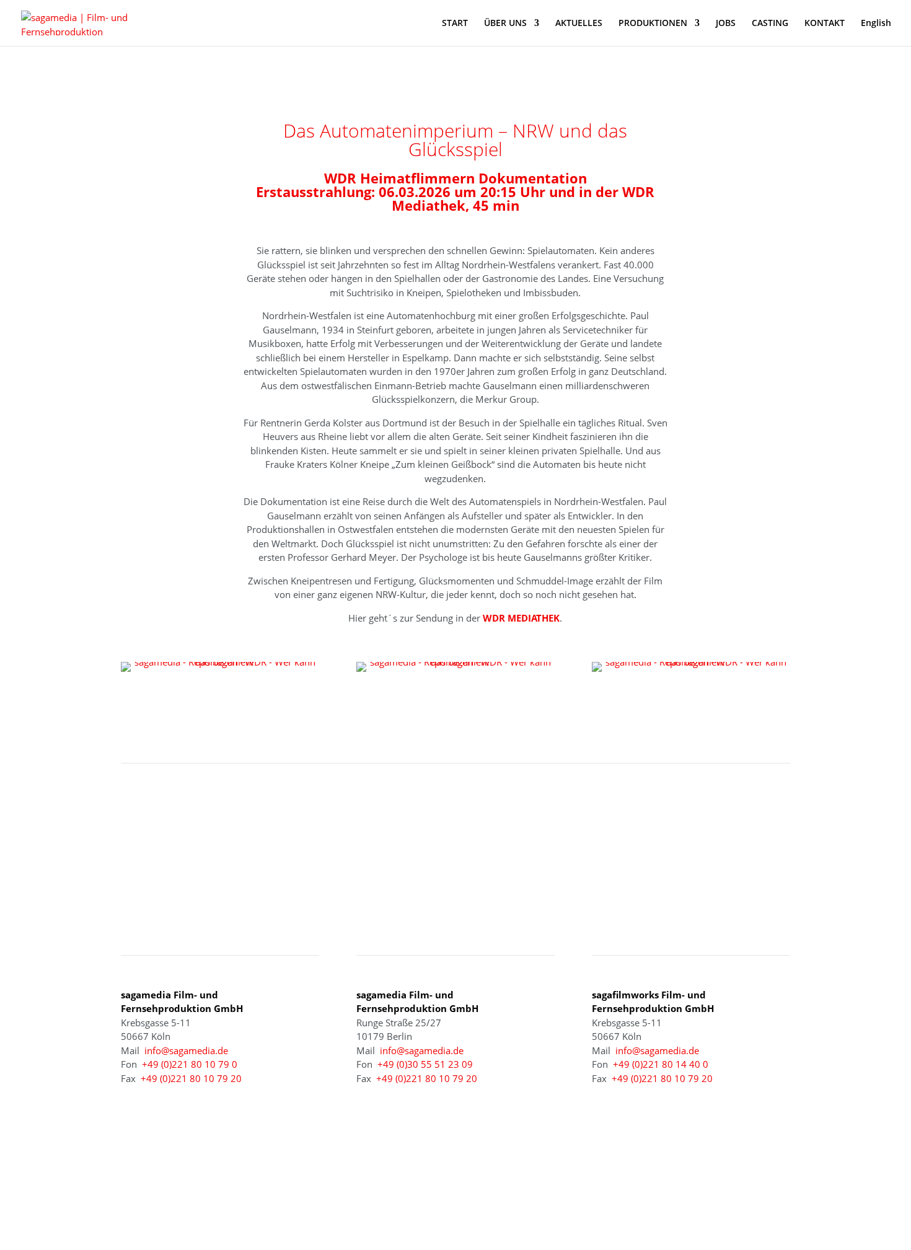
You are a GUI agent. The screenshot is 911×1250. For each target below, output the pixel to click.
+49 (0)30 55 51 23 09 (425, 1064)
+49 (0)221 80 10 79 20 (191, 1078)
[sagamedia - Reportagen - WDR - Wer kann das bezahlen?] (220, 662)
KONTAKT (824, 24)
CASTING (770, 24)
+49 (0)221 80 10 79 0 (189, 1064)
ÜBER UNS (505, 24)
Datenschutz (679, 1192)
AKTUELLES (578, 24)
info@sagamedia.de (186, 1050)
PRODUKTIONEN (652, 24)
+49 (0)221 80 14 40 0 (660, 1064)
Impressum (617, 1192)
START (455, 24)
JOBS (726, 24)
